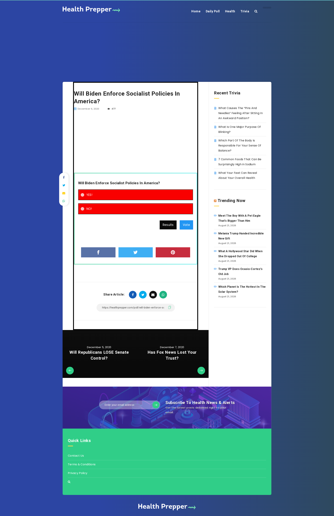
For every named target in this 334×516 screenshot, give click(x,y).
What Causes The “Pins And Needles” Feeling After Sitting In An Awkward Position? (240, 113)
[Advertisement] (167, 47)
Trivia (244, 11)
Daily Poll (213, 11)
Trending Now (231, 200)
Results (168, 225)
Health (230, 11)
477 (113, 108)
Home (195, 11)
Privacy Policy (77, 473)
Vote (186, 225)
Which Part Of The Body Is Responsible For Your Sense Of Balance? (239, 145)
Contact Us (76, 456)
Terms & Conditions (82, 464)
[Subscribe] (155, 404)
